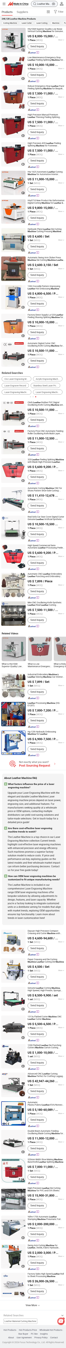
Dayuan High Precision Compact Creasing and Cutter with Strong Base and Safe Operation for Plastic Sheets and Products (45, 932)
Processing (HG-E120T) (44, 704)
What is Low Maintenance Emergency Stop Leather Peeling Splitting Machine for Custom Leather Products (39, 665)
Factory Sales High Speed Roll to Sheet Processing (46, 1275)
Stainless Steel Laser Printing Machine (46, 385)
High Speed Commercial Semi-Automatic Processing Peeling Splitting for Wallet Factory (46, 546)
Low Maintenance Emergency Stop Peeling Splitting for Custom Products (45, 58)
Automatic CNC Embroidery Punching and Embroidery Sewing (45, 575)
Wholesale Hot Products (50, 1330)
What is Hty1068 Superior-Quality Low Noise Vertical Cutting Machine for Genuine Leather (12, 665)
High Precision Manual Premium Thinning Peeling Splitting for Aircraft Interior (44, 116)
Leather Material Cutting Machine (20, 1321)
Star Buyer (23, 1333)
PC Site (34, 1333)
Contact (54, 1337)
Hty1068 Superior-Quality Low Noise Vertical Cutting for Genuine (45, 30)
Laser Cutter (27, 23)
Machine (55, 23)
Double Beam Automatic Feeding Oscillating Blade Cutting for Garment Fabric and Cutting (45, 1132)
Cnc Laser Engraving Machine (17, 379)
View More (32, 1305)
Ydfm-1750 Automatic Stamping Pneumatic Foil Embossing (44, 1218)
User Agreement (24, 1337)
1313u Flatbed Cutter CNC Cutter (45, 1018)
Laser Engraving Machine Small (49, 392)
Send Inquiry (37, 46)
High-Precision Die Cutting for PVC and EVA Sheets (44, 1189)
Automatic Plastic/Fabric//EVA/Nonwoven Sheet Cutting (46, 1103)
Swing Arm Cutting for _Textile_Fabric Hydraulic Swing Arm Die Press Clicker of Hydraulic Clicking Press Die (43, 1246)
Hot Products (10, 1330)
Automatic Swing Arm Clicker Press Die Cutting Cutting (46, 258)
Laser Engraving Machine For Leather (17, 392)
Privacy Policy (41, 1337)
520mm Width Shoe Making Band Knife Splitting (45, 1160)
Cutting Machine (10, 23)
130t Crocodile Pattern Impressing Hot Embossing (44, 287)
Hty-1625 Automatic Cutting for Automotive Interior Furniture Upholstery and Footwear (45, 173)
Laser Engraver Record (15, 385)
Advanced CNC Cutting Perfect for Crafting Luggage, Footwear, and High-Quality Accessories (46, 1075)
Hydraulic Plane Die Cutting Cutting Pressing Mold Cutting (45, 230)
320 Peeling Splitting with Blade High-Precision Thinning (46, 460)
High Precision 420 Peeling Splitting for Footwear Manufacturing (44, 144)
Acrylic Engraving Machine (48, 379)
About (11, 1337)
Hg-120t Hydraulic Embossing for (42, 733)
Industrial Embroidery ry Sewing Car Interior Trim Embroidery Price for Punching (45, 675)
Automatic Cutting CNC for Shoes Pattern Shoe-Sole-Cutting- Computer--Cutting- (45, 489)
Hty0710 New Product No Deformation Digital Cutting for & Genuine (46, 201)
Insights (44, 1333)
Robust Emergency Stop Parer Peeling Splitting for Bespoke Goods (46, 87)
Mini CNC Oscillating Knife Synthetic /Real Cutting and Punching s (45, 603)
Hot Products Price (28, 1330)
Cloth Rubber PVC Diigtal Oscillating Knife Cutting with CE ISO (46, 403)
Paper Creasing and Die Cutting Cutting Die (46, 960)
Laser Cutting (41, 23)
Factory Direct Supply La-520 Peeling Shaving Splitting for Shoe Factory (45, 316)
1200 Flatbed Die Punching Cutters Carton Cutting (44, 1046)
